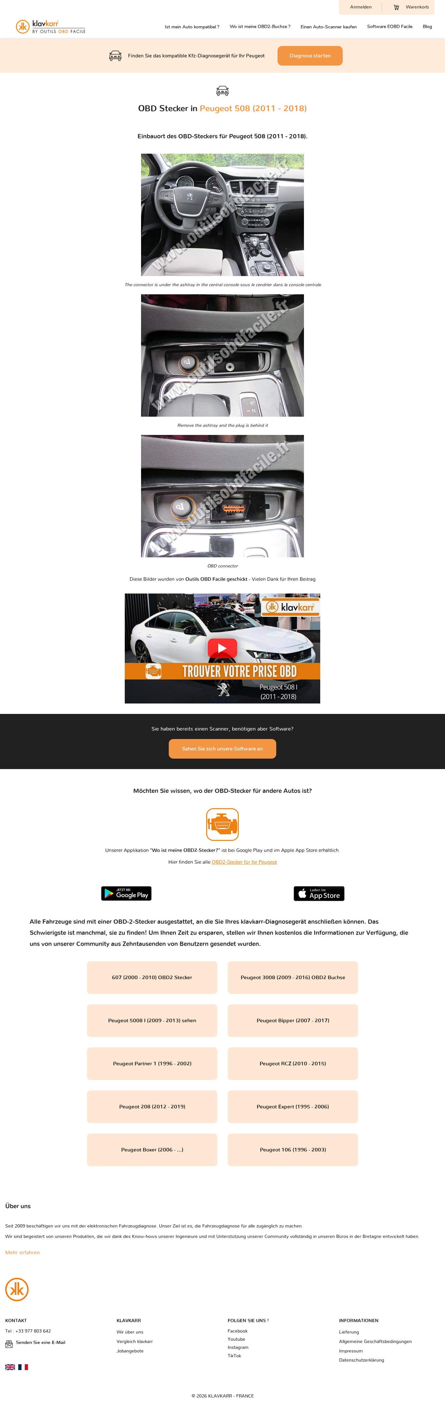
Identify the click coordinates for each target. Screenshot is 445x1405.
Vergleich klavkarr (135, 1341)
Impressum (351, 1351)
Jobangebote (130, 1351)
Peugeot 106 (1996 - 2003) (293, 1149)
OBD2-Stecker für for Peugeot (244, 862)
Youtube (236, 1339)
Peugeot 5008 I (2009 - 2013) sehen (152, 1020)
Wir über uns (130, 1332)
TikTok (234, 1356)
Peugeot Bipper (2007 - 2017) (293, 1020)
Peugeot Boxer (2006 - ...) (152, 1149)
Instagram (238, 1347)
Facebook (238, 1331)
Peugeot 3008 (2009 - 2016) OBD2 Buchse (293, 977)
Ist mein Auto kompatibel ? (192, 27)
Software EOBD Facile (389, 26)
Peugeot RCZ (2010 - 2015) (293, 1063)
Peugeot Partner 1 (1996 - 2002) (152, 1063)
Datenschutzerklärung (361, 1360)
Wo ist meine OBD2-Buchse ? (260, 26)
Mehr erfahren (22, 1252)
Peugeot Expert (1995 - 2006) (293, 1106)
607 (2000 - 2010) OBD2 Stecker (152, 977)
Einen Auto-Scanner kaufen (329, 27)
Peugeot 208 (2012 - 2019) (152, 1106)
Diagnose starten (310, 55)
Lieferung (349, 1332)
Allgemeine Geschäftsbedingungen (375, 1341)
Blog (427, 26)
